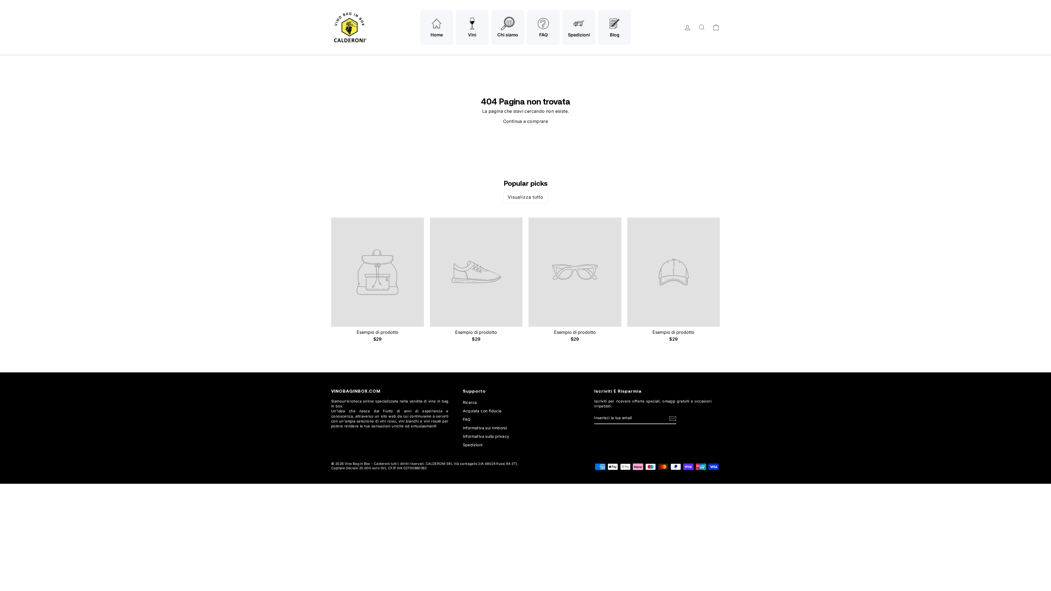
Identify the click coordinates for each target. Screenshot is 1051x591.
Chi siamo (507, 34)
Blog (614, 34)
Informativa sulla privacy (486, 436)
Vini (472, 34)
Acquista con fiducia (482, 411)
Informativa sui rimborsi (485, 427)
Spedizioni (579, 34)
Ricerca (470, 402)
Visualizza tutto (525, 197)
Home (437, 34)
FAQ (543, 34)
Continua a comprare (525, 121)
